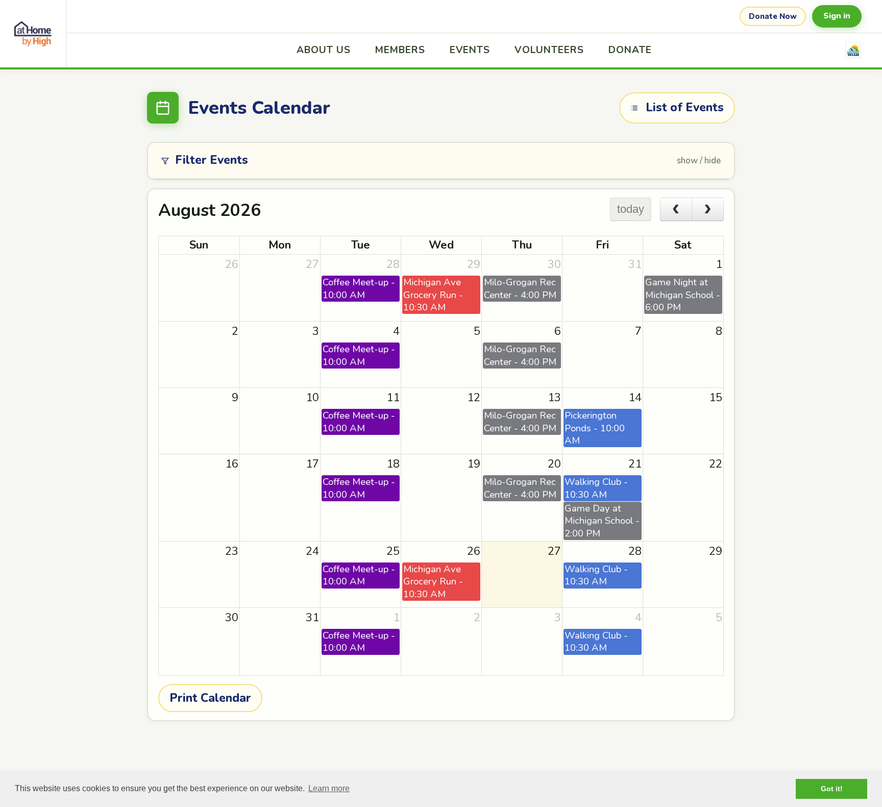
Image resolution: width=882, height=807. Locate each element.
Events (470, 50)
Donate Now (773, 16)
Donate (630, 50)
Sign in (836, 15)
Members (400, 50)
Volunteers (549, 50)
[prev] (676, 209)
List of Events (685, 107)
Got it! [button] (832, 789)
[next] (708, 209)
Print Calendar (210, 698)
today (630, 209)
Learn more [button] (329, 788)
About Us (324, 50)
